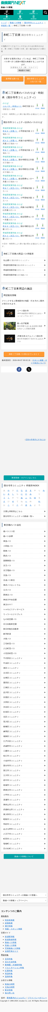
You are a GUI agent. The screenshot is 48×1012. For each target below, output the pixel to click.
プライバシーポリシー (37, 998)
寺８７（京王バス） (11, 188)
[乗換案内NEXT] (14, 3)
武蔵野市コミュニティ (12, 746)
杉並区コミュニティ (12, 712)
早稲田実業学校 (19, 265)
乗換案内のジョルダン (16, 998)
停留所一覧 (6, 26)
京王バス (7, 565)
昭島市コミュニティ (12, 819)
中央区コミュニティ (12, 663)
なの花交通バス (10, 619)
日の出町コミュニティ (12, 848)
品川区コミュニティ (12, 692)
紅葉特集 (9, 971)
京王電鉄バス (9, 570)
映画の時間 (10, 984)
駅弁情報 (9, 990)
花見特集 (9, 959)
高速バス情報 (10, 945)
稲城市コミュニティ (12, 785)
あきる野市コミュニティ (13, 829)
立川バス (7, 590)
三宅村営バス (9, 644)
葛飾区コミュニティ (12, 736)
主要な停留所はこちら (12, 511)
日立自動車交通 (10, 624)
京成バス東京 (9, 580)
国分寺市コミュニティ (33, 23)
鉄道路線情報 (10, 939)
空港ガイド (6, 19)
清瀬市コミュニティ (12, 800)
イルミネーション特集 (14, 968)
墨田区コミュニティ (12, 683)
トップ (4, 23)
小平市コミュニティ (12, 795)
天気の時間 (10, 987)
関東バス (7, 551)
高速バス (20, 13)
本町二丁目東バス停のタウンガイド (24, 354)
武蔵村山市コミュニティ (13, 809)
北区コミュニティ (11, 717)
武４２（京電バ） (10, 141)
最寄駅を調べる (12, 79)
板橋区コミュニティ (12, 726)
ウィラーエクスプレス (12, 614)
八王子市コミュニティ (12, 834)
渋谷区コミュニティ (12, 707)
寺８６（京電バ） (10, 131)
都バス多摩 (8, 536)
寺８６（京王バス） (11, 198)
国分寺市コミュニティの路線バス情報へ (20, 895)
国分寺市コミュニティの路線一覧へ (18, 516)
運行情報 (9, 926)
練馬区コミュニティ (12, 731)
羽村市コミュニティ (12, 824)
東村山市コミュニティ (12, 805)
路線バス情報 (6, 7)
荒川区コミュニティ (12, 722)
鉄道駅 (20, 19)
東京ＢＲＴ (8, 604)
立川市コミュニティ (12, 775)
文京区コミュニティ (12, 673)
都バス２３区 (9, 531)
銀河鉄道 (7, 634)
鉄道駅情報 (10, 937)
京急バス (7, 575)
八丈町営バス (9, 648)
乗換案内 (5, 916)
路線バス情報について (23, 856)
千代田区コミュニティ (12, 658)
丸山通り (16, 260)
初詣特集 (9, 973)
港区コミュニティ (11, 668)
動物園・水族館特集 (13, 965)
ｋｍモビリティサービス (13, 609)
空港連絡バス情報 (12, 948)
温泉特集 (9, 976)
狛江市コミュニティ (12, 756)
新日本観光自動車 (11, 629)
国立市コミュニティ (12, 770)
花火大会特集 (10, 962)
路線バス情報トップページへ (15, 900)
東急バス (7, 541)
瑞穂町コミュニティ (12, 844)
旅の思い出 (10, 993)
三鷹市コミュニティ (12, 751)
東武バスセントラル (12, 585)
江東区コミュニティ (12, 687)
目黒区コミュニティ (12, 697)
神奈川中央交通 (10, 600)
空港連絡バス (33, 13)
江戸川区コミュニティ (12, 741)
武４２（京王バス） (11, 207)
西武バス (7, 556)
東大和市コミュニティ (12, 814)
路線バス (7, 13)
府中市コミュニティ (12, 780)
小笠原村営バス (10, 653)
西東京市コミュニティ (12, 790)
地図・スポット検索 (13, 929)
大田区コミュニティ (12, 702)
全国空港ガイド (11, 951)
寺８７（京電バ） (10, 150)
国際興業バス (9, 561)
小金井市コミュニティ (12, 761)
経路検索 (9, 923)
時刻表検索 (10, 920)
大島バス (7, 639)
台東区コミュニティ (12, 678)
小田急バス (8, 546)
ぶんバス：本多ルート (12, 106)
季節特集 (5, 955)
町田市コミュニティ (12, 839)
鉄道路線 (33, 19)
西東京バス (8, 595)
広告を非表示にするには (35, 439)
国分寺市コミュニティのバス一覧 (35, 80)
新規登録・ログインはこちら (24, 478)
